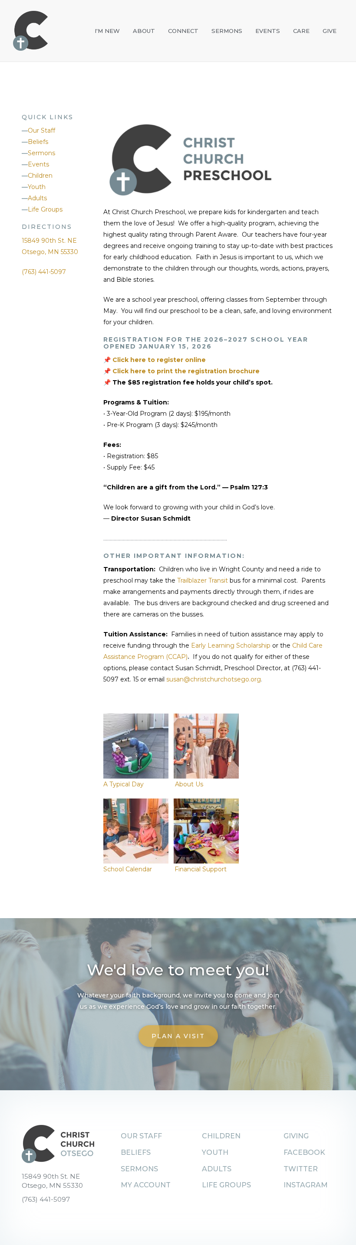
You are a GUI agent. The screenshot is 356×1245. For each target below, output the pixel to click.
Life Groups (45, 209)
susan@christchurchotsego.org (213, 679)
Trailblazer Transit (203, 580)
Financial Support (201, 869)
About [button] (144, 30)
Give (329, 30)
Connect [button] (183, 30)
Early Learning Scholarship (230, 645)
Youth (37, 187)
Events (267, 30)
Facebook (304, 1152)
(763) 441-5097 (44, 272)
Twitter (300, 1169)
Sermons (226, 30)
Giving (296, 1136)
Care (301, 30)
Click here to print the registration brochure (186, 371)
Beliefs (38, 142)
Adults (37, 198)
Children (40, 175)
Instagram (305, 1185)
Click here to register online (159, 360)
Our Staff (41, 130)
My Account (146, 1185)
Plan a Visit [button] (178, 1036)
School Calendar (128, 869)
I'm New (107, 30)
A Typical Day (123, 784)
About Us (189, 784)
